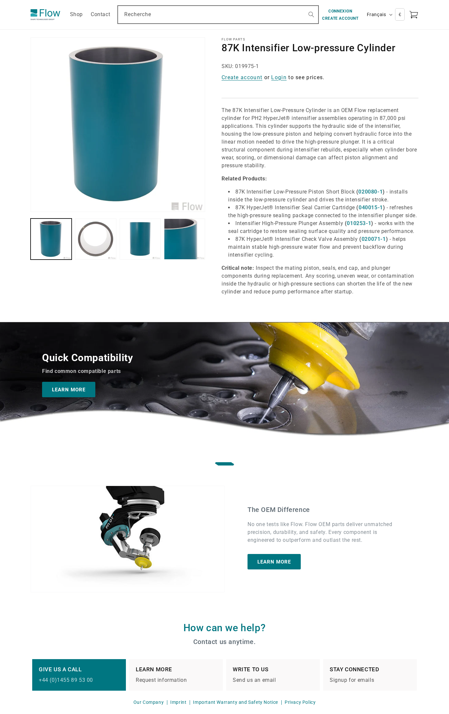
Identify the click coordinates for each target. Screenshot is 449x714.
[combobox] (218, 15)
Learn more (274, 562)
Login (279, 77)
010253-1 (359, 223)
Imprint (178, 702)
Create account (242, 77)
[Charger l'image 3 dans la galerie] (140, 239)
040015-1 (371, 207)
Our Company (148, 702)
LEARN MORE (68, 390)
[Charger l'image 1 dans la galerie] (51, 239)
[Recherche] (311, 14)
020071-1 (374, 239)
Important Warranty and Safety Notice (235, 702)
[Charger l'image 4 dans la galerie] (184, 239)
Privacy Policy (300, 702)
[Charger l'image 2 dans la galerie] (95, 239)
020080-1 (370, 192)
